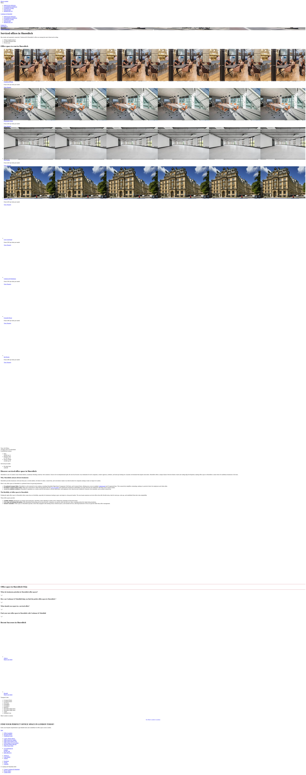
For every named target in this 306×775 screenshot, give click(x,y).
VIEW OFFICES (5, 29)
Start (2, 730)
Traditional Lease (8, 736)
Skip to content (4, 1)
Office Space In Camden (10, 740)
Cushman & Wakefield (6, 14)
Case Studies (7, 757)
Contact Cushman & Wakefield (12, 769)
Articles (6, 758)
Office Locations (8, 733)
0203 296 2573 (7, 753)
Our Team (7, 9)
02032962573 (4, 26)
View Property (7, 87)
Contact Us (3, 25)
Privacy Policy (7, 771)
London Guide (9, 8)
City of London (55, 487)
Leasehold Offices (10, 7)
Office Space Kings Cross (10, 741)
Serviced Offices (10, 5)
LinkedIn (6, 764)
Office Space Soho (8, 745)
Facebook (6, 761)
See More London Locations (153, 719)
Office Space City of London (11, 743)
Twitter (5, 762)
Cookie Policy (7, 772)
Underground (102, 486)
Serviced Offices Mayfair (10, 744)
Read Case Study (8, 659)
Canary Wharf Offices (9, 738)
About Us (6, 755)
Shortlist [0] (8, 11)
